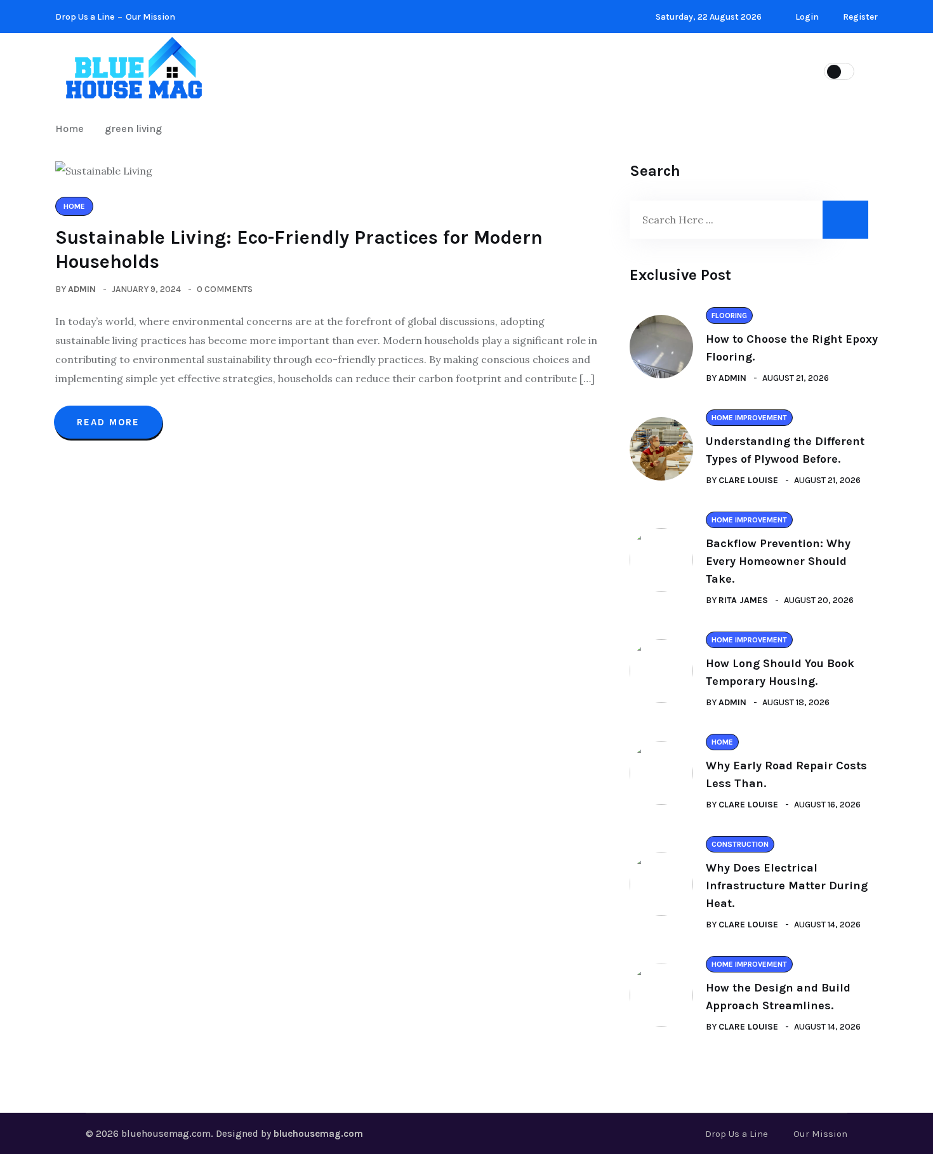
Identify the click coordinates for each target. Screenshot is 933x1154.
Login (806, 16)
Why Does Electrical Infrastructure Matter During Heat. (787, 885)
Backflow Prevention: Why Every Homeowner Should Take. (778, 561)
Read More (108, 422)
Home (542, 70)
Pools (677, 70)
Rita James (743, 600)
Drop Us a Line (84, 16)
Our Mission (150, 16)
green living (133, 129)
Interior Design (455, 70)
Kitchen (363, 70)
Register (859, 16)
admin (82, 289)
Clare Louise (748, 480)
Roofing (608, 70)
